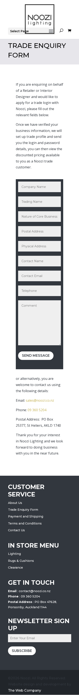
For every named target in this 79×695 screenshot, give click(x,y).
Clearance (15, 567)
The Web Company (24, 690)
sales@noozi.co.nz (40, 400)
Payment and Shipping (25, 516)
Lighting (14, 554)
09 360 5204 (37, 410)
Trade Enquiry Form (23, 510)
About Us (15, 503)
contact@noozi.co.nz (35, 591)
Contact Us (16, 530)
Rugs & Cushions (21, 561)
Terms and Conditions (25, 523)
